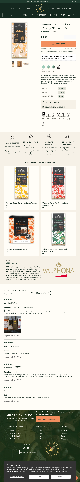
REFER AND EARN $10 (28, 452)
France (61, 92)
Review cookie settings (47, 419)
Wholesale (64, 439)
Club (40, 436)
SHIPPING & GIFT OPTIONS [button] (54, 102)
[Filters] (32, 293)
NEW (12, 8)
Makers (64, 433)
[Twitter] (31, 448)
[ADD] (36, 198)
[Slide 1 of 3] (13, 64)
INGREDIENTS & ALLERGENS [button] (55, 107)
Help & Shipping (15, 436)
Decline (60, 477)
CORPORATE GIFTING (64, 8)
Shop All (40, 430)
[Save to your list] (66, 48)
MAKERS (19, 8)
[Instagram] (24, 448)
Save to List (71, 48)
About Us (64, 430)
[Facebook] (28, 448)
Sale (40, 439)
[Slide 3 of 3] (26, 64)
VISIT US (51, 8)
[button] (45, 31)
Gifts (40, 433)
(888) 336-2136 (15, 430)
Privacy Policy (64, 471)
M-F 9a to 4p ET (15, 433)
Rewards (64, 436)
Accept (38, 477)
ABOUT (28, 8)
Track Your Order (16, 439)
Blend (61, 96)
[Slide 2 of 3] (19, 64)
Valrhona (62, 88)
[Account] (69, 15)
